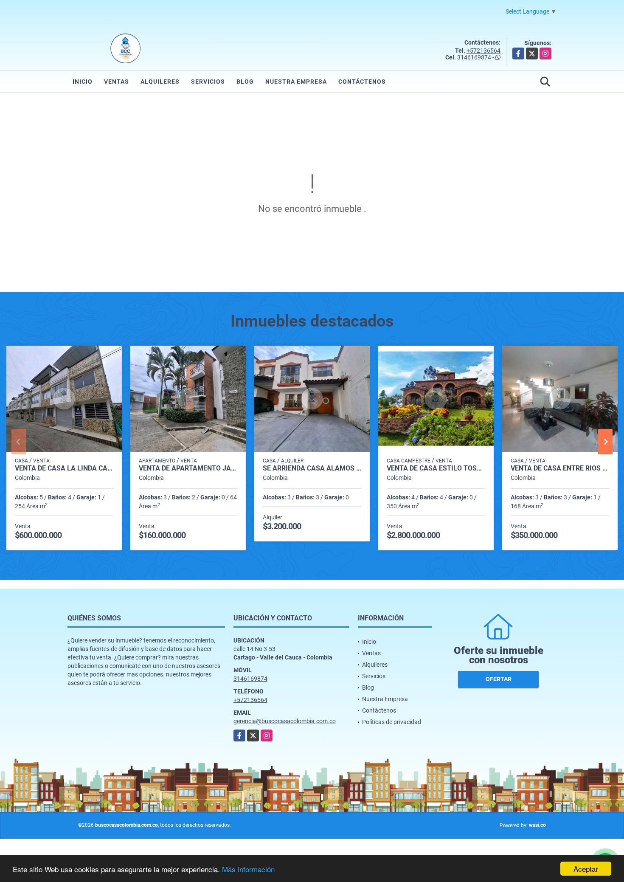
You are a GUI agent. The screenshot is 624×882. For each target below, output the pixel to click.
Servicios (208, 81)
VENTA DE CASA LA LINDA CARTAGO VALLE (64, 468)
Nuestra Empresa (296, 81)
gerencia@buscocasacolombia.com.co (284, 721)
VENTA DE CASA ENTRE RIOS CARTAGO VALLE (560, 468)
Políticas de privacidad (391, 722)
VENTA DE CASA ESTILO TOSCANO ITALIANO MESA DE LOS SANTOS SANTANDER (436, 468)
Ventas (116, 81)
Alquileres (160, 81)
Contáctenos (362, 81)
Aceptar (585, 868)
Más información (248, 869)
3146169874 (474, 57)
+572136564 (483, 50)
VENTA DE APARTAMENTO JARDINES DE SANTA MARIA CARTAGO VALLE (188, 468)
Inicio (83, 81)
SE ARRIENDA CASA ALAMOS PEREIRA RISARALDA (312, 468)
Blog (245, 81)
